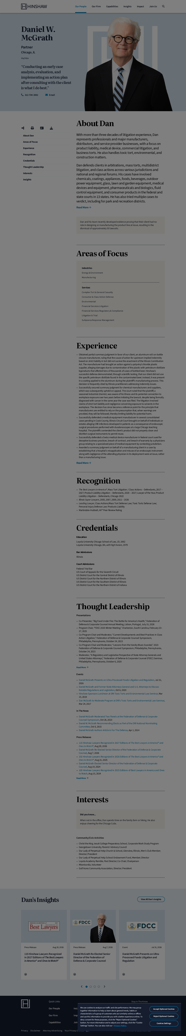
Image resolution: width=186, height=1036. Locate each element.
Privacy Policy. (120, 1025)
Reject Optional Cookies (163, 1016)
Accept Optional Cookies (163, 1009)
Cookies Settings (164, 1023)
